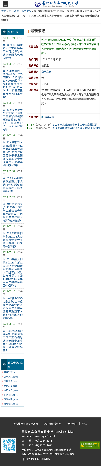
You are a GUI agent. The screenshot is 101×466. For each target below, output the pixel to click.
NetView (45, 458)
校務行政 (11, 372)
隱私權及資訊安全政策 (25, 423)
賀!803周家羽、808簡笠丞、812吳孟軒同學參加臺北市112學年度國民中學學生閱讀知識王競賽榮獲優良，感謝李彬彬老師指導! (13, 153)
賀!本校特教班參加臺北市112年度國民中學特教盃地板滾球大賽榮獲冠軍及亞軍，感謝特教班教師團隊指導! (13, 308)
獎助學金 (10, 381)
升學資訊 (11, 376)
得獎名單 (50, 117)
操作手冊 (72, 423)
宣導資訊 (11, 403)
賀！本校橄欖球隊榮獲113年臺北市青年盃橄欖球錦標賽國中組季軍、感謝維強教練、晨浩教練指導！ (13, 340)
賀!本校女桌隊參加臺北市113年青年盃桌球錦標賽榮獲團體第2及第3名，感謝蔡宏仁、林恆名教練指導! (13, 119)
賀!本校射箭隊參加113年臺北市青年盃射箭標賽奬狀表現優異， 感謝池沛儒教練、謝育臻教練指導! (13, 212)
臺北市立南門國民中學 (61, 454)
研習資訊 (11, 394)
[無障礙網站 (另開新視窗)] (90, 445)
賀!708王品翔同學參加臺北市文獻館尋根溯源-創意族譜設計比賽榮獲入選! (13, 184)
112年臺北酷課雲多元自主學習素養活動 (65, 124)
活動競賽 (11, 399)
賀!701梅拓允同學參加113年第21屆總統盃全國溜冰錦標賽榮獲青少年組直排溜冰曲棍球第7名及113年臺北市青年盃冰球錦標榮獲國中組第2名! (13, 272)
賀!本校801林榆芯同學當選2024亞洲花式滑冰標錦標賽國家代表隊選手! (13, 51)
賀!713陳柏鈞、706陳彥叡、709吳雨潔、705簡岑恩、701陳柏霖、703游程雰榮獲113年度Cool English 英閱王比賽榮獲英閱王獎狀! (13, 84)
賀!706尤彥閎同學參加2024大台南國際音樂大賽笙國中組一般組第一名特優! (13, 239)
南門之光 (11, 390)
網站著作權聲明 (52, 423)
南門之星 (10, 385)
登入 (84, 423)
